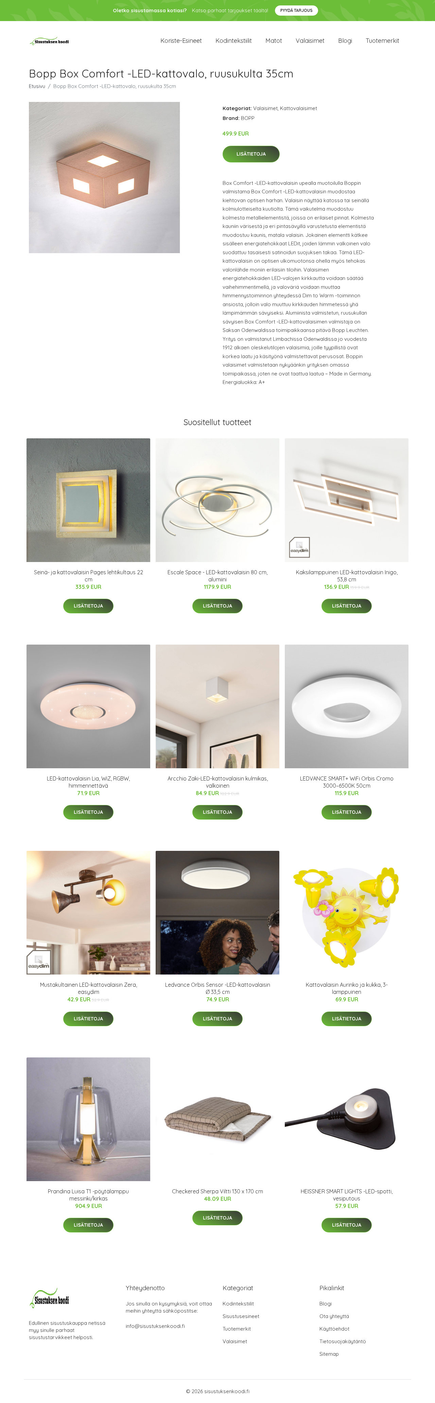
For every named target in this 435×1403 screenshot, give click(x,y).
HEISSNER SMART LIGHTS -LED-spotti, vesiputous (347, 1195)
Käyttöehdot (334, 1329)
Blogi (345, 41)
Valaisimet (310, 41)
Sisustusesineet (241, 1316)
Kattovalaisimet (298, 108)
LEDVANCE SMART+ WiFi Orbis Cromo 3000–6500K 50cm (347, 782)
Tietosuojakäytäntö (342, 1341)
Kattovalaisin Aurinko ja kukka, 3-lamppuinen (347, 988)
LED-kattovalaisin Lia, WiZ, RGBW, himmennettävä (88, 782)
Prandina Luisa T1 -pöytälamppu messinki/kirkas (88, 1195)
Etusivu (37, 86)
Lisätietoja (251, 154)
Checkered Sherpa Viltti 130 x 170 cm (217, 1191)
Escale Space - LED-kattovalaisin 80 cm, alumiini (217, 576)
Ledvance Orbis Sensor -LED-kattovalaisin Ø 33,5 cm (217, 988)
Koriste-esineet (181, 41)
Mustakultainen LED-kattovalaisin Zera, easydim (88, 988)
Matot (273, 41)
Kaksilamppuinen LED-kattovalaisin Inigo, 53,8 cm (347, 576)
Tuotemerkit (382, 41)
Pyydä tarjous (296, 10)
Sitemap (329, 1354)
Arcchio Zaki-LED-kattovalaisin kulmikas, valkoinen (218, 782)
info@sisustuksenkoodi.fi (155, 1326)
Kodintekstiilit (233, 41)
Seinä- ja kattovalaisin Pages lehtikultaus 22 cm (88, 576)
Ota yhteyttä (334, 1316)
